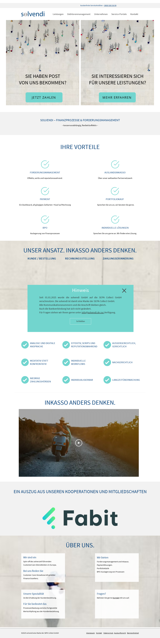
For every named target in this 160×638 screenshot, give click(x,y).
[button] (124, 291)
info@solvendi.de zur (93, 312)
